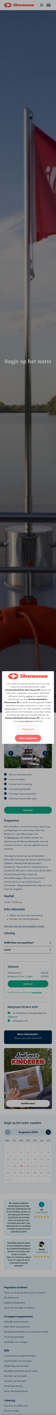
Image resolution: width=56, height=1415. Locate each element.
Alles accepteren (28, 738)
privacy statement (25, 721)
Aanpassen (28, 729)
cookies (29, 696)
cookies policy (10, 709)
